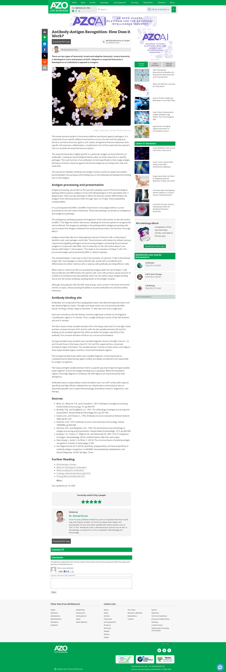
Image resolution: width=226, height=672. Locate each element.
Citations (57, 549)
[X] (45, 56)
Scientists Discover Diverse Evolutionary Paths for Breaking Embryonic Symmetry (163, 207)
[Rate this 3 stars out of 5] (91, 502)
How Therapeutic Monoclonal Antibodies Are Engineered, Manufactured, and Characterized (163, 73)
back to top (165, 644)
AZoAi (78, 619)
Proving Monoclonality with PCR (70, 476)
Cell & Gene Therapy (153, 274)
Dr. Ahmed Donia (78, 515)
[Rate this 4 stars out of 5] (95, 502)
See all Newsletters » (144, 297)
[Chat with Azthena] (220, 667)
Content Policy (157, 625)
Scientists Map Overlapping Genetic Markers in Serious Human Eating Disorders (164, 192)
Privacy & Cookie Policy (160, 619)
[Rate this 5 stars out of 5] (100, 502)
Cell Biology (150, 285)
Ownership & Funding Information (160, 629)
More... (59, 480)
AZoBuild (54, 625)
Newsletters (132, 616)
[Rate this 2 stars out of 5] (87, 502)
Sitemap (154, 622)
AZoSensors (80, 613)
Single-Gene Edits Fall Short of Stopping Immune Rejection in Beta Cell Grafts (164, 178)
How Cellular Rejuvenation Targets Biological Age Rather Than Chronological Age (163, 115)
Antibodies (149, 263)
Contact (131, 619)
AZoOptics (55, 622)
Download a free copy (154, 246)
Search (154, 610)
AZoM (53, 610)
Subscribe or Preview (153, 265)
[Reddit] (45, 62)
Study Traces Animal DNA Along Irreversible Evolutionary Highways (163, 164)
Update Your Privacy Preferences (69, 669)
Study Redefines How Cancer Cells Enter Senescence (164, 149)
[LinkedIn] (45, 44)
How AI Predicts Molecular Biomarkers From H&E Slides (164, 99)
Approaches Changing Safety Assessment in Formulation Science (161, 128)
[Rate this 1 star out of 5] (83, 502)
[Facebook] (45, 50)
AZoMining (80, 610)
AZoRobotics (55, 616)
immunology (76, 406)
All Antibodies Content (66, 464)
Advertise (155, 613)
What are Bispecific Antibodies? (70, 470)
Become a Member (135, 613)
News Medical (81, 622)
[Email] (45, 68)
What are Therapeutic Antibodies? (71, 467)
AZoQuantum (81, 616)
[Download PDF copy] (45, 32)
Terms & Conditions (159, 616)
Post (54, 592)
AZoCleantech (56, 619)
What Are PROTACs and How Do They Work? (164, 85)
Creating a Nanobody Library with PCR (73, 473)
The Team (131, 610)
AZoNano (54, 613)
